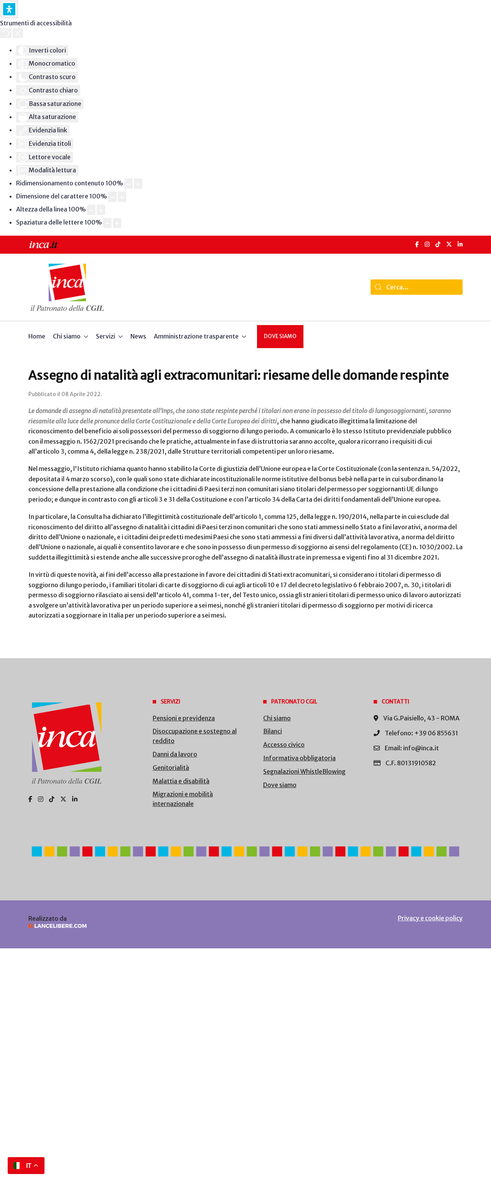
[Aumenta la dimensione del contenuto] (138, 183)
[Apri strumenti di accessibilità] (9, 9)
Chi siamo (277, 718)
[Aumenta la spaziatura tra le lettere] (117, 223)
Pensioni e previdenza (184, 718)
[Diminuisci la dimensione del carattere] (112, 197)
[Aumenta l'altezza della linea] (101, 210)
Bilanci (272, 731)
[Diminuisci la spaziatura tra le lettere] (107, 223)
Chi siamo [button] (67, 336)
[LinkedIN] (460, 244)
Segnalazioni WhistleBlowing (304, 771)
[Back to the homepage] (67, 287)
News (138, 336)
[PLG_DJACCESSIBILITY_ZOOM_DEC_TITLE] (128, 183)
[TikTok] (437, 244)
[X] (449, 244)
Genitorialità (171, 767)
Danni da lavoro (175, 754)
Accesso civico (284, 744)
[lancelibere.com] (130, 926)
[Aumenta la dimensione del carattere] (122, 197)
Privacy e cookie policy (430, 918)
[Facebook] (417, 244)
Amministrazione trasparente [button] (196, 336)
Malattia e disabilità (181, 781)
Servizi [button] (105, 336)
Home (36, 336)
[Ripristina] (6, 33)
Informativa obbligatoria (299, 758)
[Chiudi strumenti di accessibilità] (18, 33)
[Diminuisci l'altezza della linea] (91, 210)
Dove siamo (280, 336)
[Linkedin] (74, 799)
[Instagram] (427, 244)
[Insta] (40, 799)
